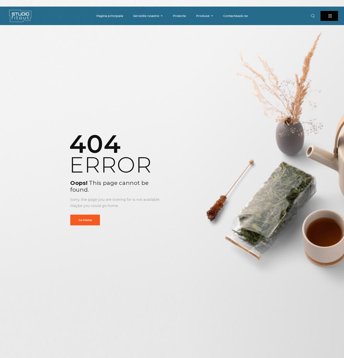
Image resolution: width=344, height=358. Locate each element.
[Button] (329, 16)
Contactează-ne (235, 16)
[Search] (313, 16)
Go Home (85, 220)
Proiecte (179, 16)
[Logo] (20, 16)
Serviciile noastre (146, 16)
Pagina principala (109, 16)
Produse (203, 16)
